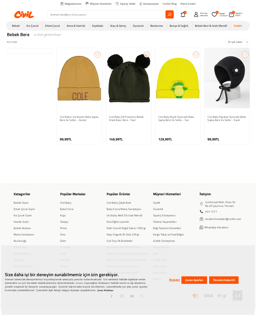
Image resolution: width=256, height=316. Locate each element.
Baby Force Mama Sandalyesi (124, 209)
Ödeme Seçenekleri (165, 222)
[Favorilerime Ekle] (97, 54)
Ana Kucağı (20, 241)
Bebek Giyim (21, 203)
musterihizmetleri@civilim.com (223, 219)
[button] (17, 25)
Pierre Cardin (188, 4)
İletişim (205, 194)
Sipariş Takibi (127, 4)
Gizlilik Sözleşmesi (164, 241)
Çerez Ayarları (194, 280)
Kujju (63, 215)
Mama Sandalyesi (24, 234)
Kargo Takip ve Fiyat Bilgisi (168, 234)
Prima (63, 228)
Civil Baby (65, 203)
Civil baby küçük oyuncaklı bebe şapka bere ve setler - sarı (176, 118)
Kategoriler (22, 194)
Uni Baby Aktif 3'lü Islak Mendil (124, 215)
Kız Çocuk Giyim (23, 215)
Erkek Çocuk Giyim (24, 209)
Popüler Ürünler (118, 194)
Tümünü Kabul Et (224, 280)
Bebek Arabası (22, 228)
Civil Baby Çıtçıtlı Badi (119, 203)
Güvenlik (158, 209)
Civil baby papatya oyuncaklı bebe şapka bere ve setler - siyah (226, 118)
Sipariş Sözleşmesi (164, 215)
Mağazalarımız (73, 4)
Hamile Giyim (21, 222)
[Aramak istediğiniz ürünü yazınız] (169, 14)
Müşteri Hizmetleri (101, 4)
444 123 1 (211, 211)
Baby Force (66, 209)
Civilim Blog (170, 4)
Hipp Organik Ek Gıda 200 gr (123, 234)
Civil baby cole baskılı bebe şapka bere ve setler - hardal (79, 118)
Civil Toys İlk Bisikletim (120, 241)
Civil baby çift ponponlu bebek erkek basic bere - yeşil (126, 118)
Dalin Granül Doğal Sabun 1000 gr (126, 228)
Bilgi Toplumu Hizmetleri (167, 228)
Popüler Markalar (73, 194)
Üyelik (156, 203)
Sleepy (64, 222)
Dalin (63, 241)
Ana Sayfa (12, 42)
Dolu (62, 234)
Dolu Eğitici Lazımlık (118, 222)
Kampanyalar (151, 4)
